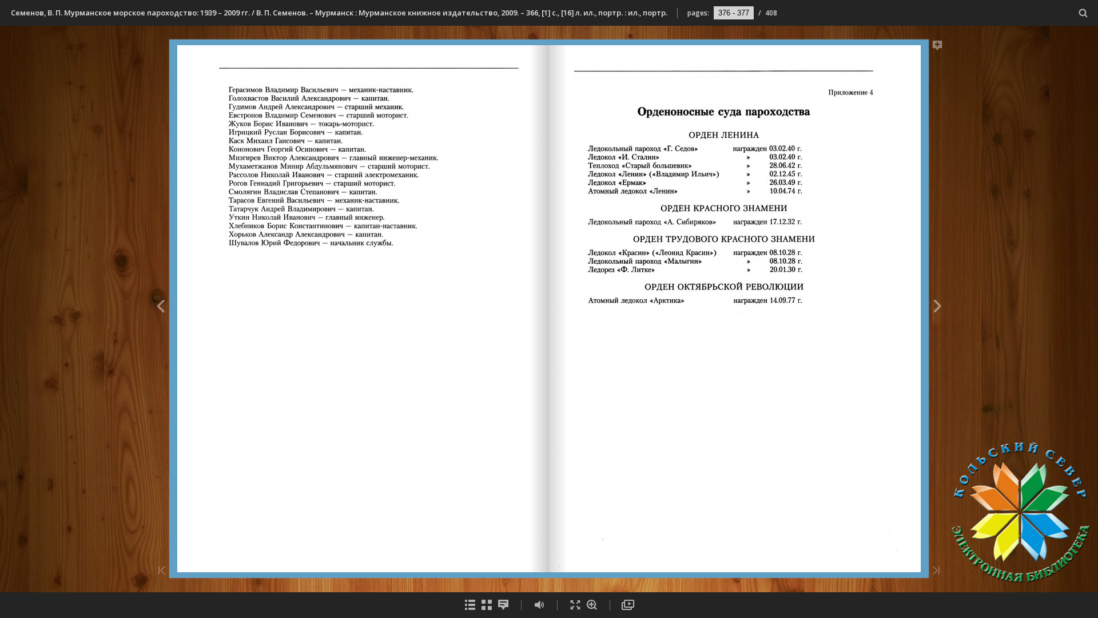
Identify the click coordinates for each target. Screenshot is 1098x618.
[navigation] (733, 12)
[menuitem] (1083, 13)
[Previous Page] (160, 308)
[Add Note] (937, 47)
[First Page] (162, 571)
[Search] (1083, 13)
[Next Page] (937, 308)
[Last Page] (936, 571)
